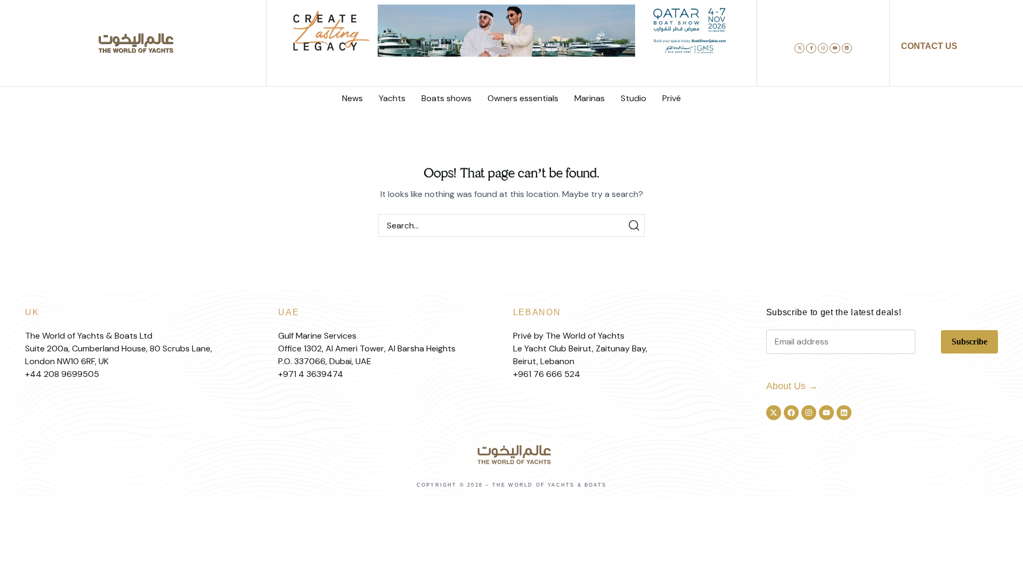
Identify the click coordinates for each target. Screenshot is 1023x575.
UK (32, 312)
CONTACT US (929, 46)
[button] (479, 80)
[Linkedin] (847, 48)
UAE (288, 312)
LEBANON (537, 312)
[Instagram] (823, 48)
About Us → (792, 386)
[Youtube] (835, 48)
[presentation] (283, 55)
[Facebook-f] (811, 48)
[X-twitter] (799, 48)
